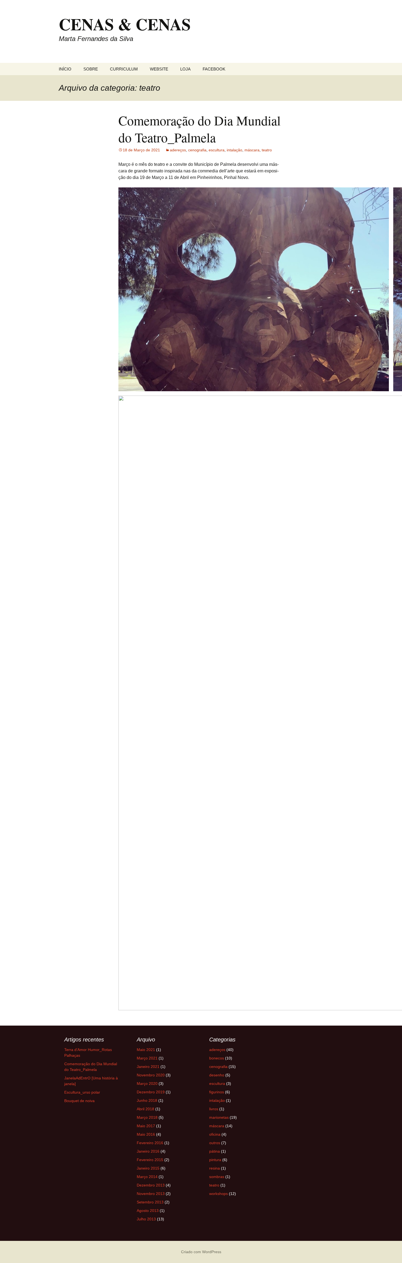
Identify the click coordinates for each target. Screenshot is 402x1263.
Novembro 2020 (151, 1075)
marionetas (219, 1117)
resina (214, 1168)
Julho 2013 (146, 1219)
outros (214, 1143)
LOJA (185, 69)
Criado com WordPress (201, 1252)
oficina (214, 1134)
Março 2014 (147, 1176)
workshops (218, 1193)
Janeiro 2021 (148, 1066)
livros (213, 1109)
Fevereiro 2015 (150, 1160)
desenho (216, 1075)
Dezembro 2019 (151, 1092)
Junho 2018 (147, 1100)
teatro (267, 150)
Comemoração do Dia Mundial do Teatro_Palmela (199, 128)
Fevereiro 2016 (150, 1143)
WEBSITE (159, 69)
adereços (178, 150)
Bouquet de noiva (79, 1101)
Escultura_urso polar (82, 1092)
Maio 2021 (146, 1049)
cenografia (197, 150)
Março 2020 (147, 1083)
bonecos (216, 1058)
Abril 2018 (145, 1109)
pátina (214, 1151)
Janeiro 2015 (148, 1168)
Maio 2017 (146, 1126)
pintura (215, 1160)
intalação (234, 150)
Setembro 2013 (150, 1202)
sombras (216, 1176)
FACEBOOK (214, 69)
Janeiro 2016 (148, 1151)
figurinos (216, 1092)
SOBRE (90, 69)
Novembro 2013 (151, 1193)
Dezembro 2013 (151, 1185)
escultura (217, 150)
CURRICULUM (124, 69)
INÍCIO (65, 69)
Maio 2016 (146, 1134)
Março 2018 (147, 1117)
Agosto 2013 (148, 1210)
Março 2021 (147, 1058)
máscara (252, 150)
